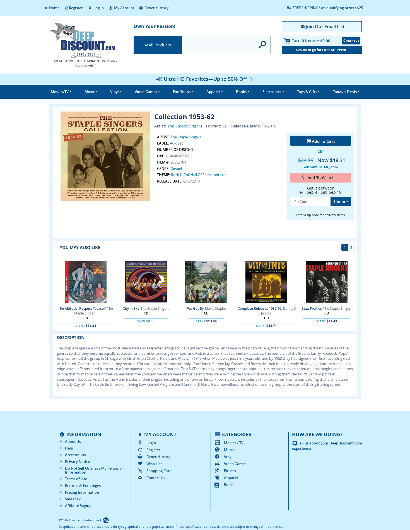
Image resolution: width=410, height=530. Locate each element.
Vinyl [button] (114, 91)
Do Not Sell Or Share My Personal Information (94, 470)
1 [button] (345, 247)
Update (341, 201)
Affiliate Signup (78, 506)
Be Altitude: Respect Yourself (83, 308)
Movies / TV (233, 442)
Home (53, 7)
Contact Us (155, 477)
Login (151, 442)
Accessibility (75, 455)
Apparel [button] (213, 91)
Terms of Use (76, 479)
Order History (156, 7)
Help (69, 448)
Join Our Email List (325, 26)
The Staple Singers (184, 126)
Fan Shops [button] (181, 91)
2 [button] (351, 247)
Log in (98, 7)
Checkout (351, 40)
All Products (160, 45)
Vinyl (228, 456)
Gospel (176, 168)
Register (76, 7)
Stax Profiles (312, 308)
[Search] (262, 45)
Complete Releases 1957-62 (260, 308)
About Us (73, 441)
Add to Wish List (323, 177)
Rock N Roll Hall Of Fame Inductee (199, 174)
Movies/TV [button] (60, 91)
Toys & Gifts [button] (307, 91)
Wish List (154, 463)
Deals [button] (345, 91)
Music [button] (90, 91)
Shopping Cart (158, 470)
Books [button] (241, 91)
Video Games (235, 463)
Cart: (310, 40)
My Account (123, 7)
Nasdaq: (85, 65)
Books (229, 484)
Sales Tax (73, 499)
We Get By (195, 308)
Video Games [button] (146, 91)
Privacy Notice (77, 461)
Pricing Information (82, 492)
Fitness (230, 470)
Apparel (231, 477)
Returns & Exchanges (83, 486)
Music (229, 449)
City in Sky (131, 308)
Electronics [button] (271, 91)
